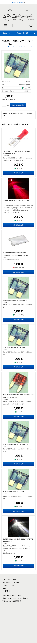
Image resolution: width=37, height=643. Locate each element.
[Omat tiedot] (10, 9)
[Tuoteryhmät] (5, 25)
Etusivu (6, 33)
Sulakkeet (21, 47)
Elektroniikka (12, 47)
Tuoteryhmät (22, 33)
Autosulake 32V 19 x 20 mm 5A (15, 300)
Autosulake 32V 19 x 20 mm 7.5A (16, 444)
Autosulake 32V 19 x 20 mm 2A (15, 347)
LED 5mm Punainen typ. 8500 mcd (16, 201)
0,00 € (26, 91)
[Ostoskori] (27, 9)
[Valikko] (34, 33)
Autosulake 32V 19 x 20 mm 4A (15, 492)
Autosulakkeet (30, 47)
